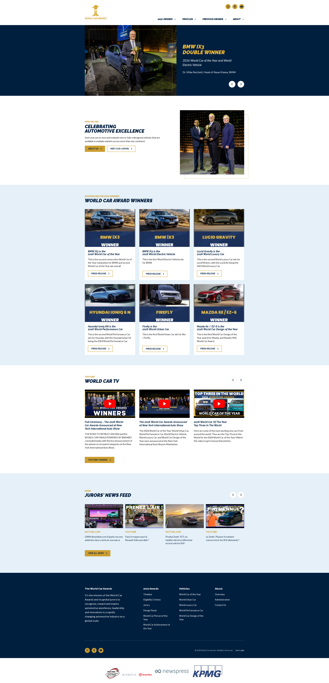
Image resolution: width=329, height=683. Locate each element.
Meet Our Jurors (119, 148)
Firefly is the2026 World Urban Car (155, 328)
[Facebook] (234, 6)
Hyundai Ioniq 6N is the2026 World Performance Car (105, 328)
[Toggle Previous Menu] (226, 19)
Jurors (146, 605)
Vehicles (187, 19)
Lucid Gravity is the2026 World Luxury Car (210, 253)
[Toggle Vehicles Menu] (195, 19)
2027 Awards (165, 19)
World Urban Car (187, 599)
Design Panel (150, 610)
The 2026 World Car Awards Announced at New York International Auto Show (163, 423)
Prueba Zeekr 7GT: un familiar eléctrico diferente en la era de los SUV (179, 540)
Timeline (147, 594)
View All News (96, 553)
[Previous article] (233, 495)
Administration (222, 599)
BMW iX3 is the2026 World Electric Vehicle (158, 253)
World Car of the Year (190, 594)
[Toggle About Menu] (243, 19)
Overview (220, 594)
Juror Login (239, 650)
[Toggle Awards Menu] (175, 19)
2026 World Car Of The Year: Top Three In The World (210, 423)
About (237, 19)
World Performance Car (191, 610)
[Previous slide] (232, 84)
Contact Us (220, 605)
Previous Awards (213, 19)
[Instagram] (228, 6)
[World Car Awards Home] (105, 12)
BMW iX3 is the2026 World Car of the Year (104, 253)
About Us (93, 148)
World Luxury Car (188, 605)
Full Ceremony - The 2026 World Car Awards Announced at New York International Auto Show (104, 425)
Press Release (98, 273)
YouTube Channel (98, 460)
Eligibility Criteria (152, 599)
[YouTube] (241, 6)
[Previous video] (233, 380)
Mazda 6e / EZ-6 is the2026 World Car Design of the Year (217, 328)
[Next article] (240, 495)
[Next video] (240, 380)
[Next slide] (240, 84)
